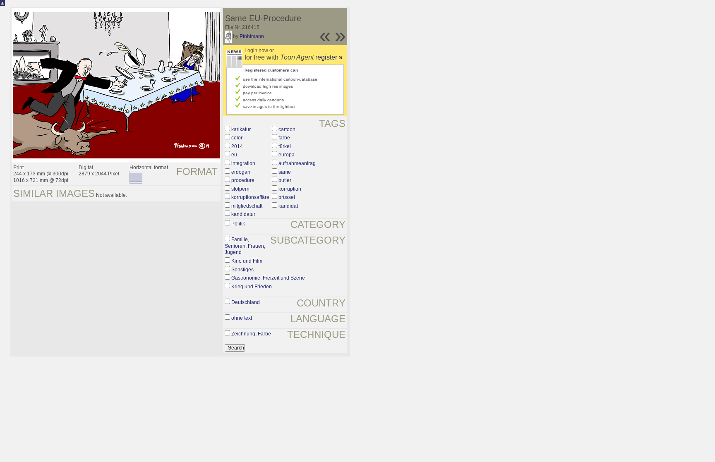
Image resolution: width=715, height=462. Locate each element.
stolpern (240, 189)
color (236, 138)
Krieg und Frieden (251, 287)
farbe (284, 138)
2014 (237, 146)
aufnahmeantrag (297, 163)
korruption (289, 189)
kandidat (288, 206)
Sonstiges (242, 270)
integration (243, 163)
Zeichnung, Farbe (251, 334)
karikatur (241, 129)
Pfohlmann (252, 36)
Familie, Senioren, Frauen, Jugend (245, 246)
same (284, 172)
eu (234, 155)
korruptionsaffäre (250, 197)
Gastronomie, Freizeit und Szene (268, 278)
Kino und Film (246, 261)
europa (286, 155)
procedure (242, 180)
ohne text (241, 318)
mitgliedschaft (246, 206)
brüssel (286, 197)
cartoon (286, 129)
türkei (284, 146)
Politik (238, 224)
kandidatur (243, 214)
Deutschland (245, 302)
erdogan (240, 172)
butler (284, 180)
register (329, 57)
